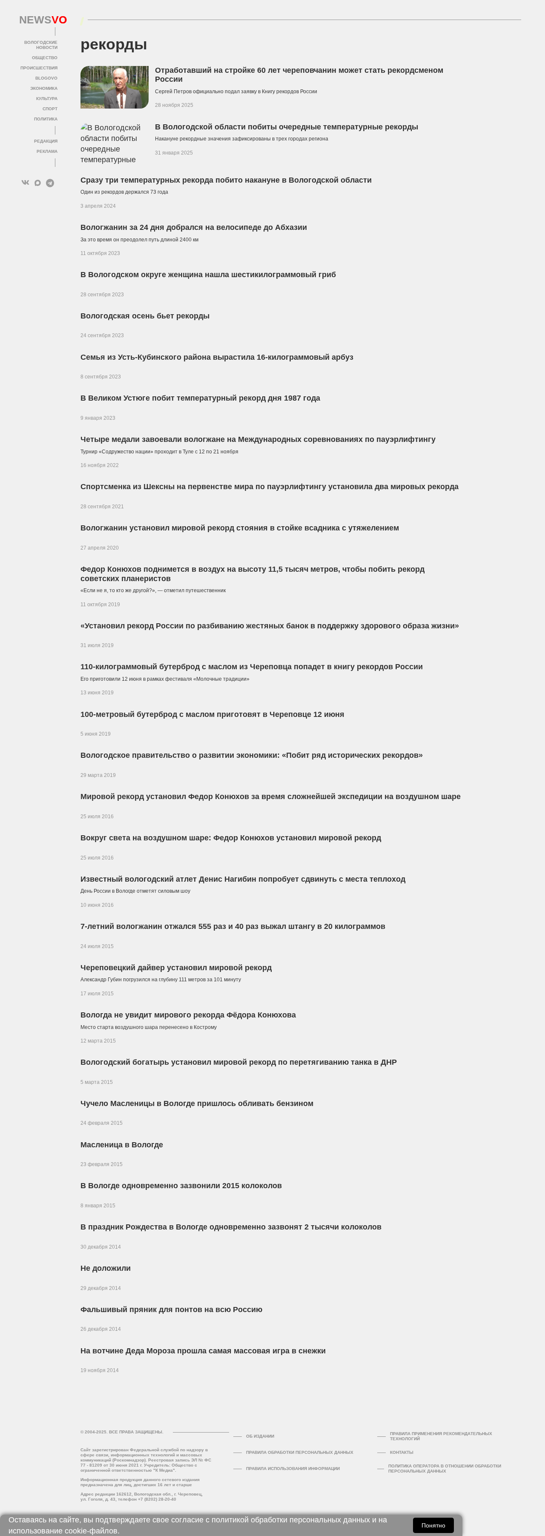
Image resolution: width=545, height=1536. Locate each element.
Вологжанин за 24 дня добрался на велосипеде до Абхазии (193, 227)
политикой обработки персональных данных (291, 1520)
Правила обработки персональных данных (299, 1452)
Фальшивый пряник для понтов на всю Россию (171, 1309)
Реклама (47, 151)
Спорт (50, 108)
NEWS (38, 20)
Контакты (401, 1452)
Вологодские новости (40, 45)
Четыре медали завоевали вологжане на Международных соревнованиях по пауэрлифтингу (258, 439)
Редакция (45, 141)
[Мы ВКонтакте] (25, 183)
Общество (44, 57)
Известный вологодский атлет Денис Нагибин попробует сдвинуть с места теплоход (242, 879)
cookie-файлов (91, 1531)
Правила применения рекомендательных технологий (441, 1436)
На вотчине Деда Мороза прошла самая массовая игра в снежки (203, 1351)
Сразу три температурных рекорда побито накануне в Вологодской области (226, 180)
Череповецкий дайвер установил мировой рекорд (176, 967)
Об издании (260, 1436)
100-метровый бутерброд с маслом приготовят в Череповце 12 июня (212, 714)
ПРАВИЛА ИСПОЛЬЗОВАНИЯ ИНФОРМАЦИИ (293, 1468)
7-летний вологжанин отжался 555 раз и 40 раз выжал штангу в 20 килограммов (232, 926)
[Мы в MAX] (38, 183)
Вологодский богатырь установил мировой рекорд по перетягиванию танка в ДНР (238, 1062)
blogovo (46, 78)
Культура (46, 98)
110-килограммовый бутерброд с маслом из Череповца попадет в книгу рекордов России (251, 666)
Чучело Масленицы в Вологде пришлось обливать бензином (196, 1103)
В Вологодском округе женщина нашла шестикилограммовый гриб (208, 274)
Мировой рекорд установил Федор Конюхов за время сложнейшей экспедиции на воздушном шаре (270, 796)
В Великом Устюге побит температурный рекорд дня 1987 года (200, 398)
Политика (45, 119)
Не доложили (105, 1268)
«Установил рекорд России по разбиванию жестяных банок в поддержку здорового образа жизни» (269, 626)
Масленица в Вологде (121, 1145)
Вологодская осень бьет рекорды (144, 316)
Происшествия (38, 68)
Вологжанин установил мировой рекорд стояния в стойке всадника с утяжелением (239, 528)
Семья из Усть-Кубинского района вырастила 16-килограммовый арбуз (216, 357)
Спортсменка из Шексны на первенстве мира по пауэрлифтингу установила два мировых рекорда (269, 486)
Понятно (433, 1525)
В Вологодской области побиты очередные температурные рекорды (286, 127)
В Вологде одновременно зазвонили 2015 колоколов (181, 1185)
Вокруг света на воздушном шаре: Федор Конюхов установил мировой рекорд (230, 838)
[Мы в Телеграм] (50, 183)
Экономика (43, 88)
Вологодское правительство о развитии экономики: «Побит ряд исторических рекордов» (251, 755)
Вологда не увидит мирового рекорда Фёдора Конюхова (188, 1015)
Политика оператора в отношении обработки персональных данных (444, 1468)
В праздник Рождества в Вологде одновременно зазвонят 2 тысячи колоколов (231, 1227)
